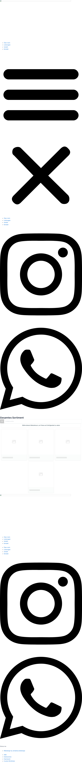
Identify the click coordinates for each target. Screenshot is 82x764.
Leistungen (7, 45)
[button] (41, 134)
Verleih (6, 47)
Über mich (7, 43)
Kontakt (6, 49)
